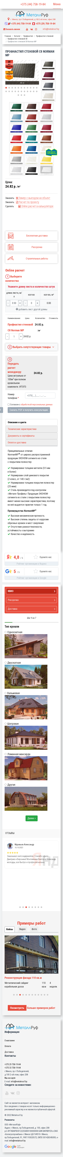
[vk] (32, 28)
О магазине (10, 1040)
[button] (6, 88)
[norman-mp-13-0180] (22, 72)
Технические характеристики (22, 429)
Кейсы (9, 929)
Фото (34, 929)
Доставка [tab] (12, 608)
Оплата (8, 1046)
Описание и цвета (17, 422)
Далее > (32, 818)
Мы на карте (10, 1078)
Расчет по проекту (28, 202)
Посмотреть (17, 1007)
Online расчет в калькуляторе (37, 206)
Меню (57, 4)
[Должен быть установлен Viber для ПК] (6, 23)
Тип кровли (12, 626)
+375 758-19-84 (21, 23)
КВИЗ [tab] (10, 591)
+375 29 (13, 1064)
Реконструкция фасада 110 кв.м (23, 977)
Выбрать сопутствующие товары (30, 347)
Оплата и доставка (17, 442)
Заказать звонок (12, 29)
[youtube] (27, 28)
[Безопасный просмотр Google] (31, 1147)
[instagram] (36, 28)
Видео (22, 929)
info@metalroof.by (51, 29)
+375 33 (13, 1067)
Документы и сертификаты (21, 435)
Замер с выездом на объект (34, 198)
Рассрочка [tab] (13, 600)
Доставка (9, 1052)
